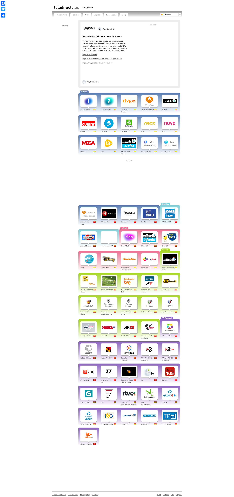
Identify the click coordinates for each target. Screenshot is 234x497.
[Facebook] (3, 3)
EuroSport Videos (86, 336)
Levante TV (125, 424)
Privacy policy (85, 495)
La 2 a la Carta (166, 151)
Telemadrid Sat (166, 336)
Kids (87, 15)
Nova (163, 132)
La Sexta (124, 132)
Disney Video (105, 267)
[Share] (3, 15)
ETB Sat (164, 402)
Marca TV (104, 336)
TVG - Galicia (84, 402)
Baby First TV (145, 267)
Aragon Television (106, 358)
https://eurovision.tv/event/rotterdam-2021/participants (102, 59)
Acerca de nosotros (59, 495)
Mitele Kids (144, 246)
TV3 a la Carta (105, 222)
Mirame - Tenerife (86, 444)
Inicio (159, 495)
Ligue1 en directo (167, 312)
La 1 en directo (85, 109)
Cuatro (82, 132)
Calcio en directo (146, 312)
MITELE (164, 109)
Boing (82, 267)
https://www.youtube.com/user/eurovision (97, 63)
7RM (102, 402)
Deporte (97, 15)
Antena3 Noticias (86, 246)
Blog (124, 15)
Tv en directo (61, 15)
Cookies (95, 495)
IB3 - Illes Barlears (107, 424)
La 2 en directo (105, 109)
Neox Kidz (165, 246)
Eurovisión (124, 222)
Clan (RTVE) (125, 246)
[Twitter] (3, 9)
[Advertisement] (85, 2)
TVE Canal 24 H (167, 222)
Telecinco (104, 132)
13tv (102, 151)
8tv (142, 380)
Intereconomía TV (107, 246)
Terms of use (73, 495)
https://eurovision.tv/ (89, 55)
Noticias (76, 15)
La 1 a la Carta (146, 151)
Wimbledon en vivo (107, 290)
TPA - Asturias (166, 424)
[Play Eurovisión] (89, 28)
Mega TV (83, 151)
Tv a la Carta (111, 15)
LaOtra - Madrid (85, 358)
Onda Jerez (145, 424)
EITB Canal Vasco (86, 424)
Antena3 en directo (147, 109)
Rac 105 (164, 380)
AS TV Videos (125, 336)
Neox (143, 132)
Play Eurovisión (93, 82)
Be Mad (143, 222)
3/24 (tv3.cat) (84, 380)
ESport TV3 (165, 290)
